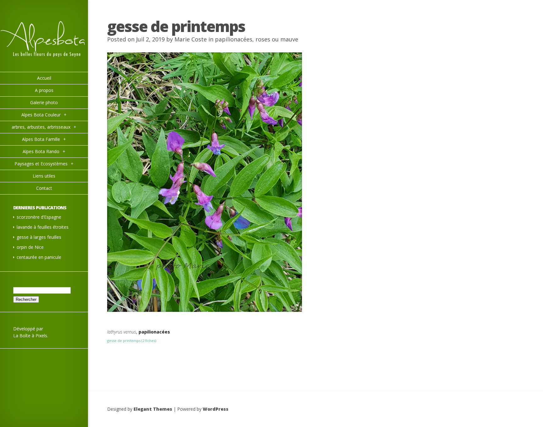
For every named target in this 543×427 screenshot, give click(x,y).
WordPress (215, 409)
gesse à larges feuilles (39, 237)
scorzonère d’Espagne (39, 217)
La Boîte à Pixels (30, 336)
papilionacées (233, 39)
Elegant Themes (153, 409)
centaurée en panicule (39, 257)
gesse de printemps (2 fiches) (131, 340)
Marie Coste (190, 39)
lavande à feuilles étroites (43, 227)
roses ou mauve (276, 39)
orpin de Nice (30, 247)
